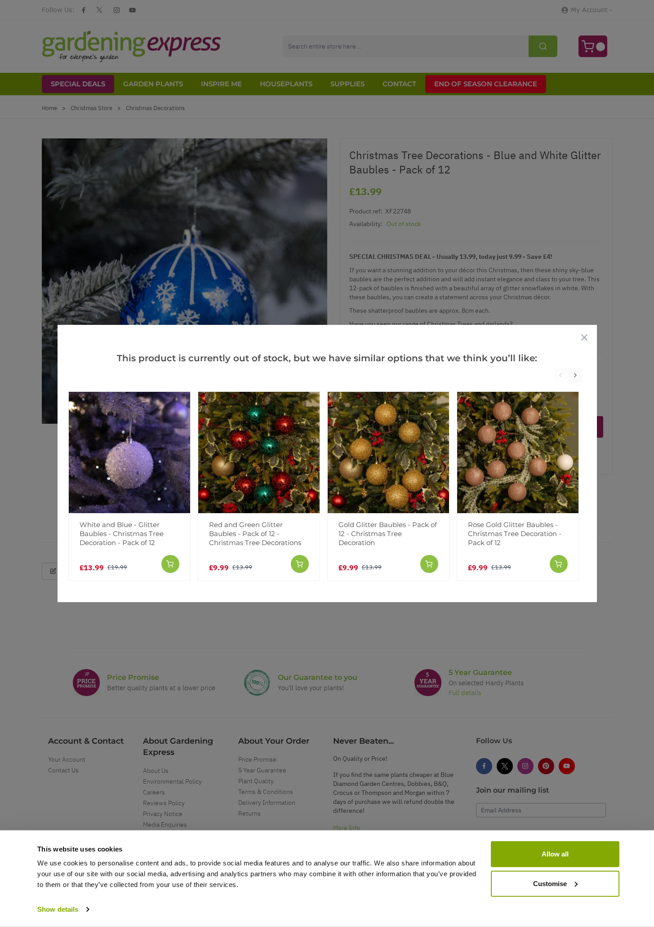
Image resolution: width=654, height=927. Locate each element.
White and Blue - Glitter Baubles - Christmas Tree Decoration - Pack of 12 (122, 533)
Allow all (555, 854)
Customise (550, 883)
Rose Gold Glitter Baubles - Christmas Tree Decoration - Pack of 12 (514, 533)
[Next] (575, 375)
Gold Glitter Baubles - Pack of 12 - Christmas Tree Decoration (387, 533)
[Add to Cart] (170, 564)
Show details (57, 909)
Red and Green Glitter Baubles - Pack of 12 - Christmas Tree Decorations (255, 533)
